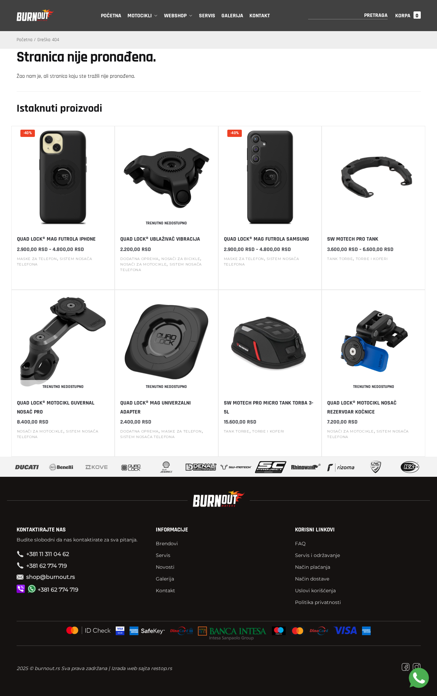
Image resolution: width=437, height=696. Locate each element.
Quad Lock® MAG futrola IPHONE (56, 239)
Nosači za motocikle (143, 264)
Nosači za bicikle (180, 259)
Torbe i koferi (372, 259)
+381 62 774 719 (46, 566)
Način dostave (312, 579)
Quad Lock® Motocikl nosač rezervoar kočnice (362, 407)
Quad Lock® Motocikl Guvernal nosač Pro (55, 407)
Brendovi (167, 543)
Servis (163, 555)
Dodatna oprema (139, 259)
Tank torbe (340, 259)
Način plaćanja (312, 567)
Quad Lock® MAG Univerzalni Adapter (155, 407)
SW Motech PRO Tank (352, 239)
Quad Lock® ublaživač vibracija (160, 239)
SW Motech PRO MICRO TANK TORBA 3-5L (268, 407)
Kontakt (165, 590)
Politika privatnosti (318, 602)
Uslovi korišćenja (315, 590)
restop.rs (161, 668)
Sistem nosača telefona (147, 437)
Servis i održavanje (317, 555)
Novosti (165, 567)
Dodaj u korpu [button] (270, 446)
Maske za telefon (37, 259)
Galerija (165, 579)
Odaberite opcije (63, 279)
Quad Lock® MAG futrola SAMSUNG (266, 239)
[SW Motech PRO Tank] (373, 178)
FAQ (300, 543)
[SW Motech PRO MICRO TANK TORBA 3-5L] (270, 342)
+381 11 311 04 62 (47, 554)
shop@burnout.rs (50, 577)
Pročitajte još (166, 284)
